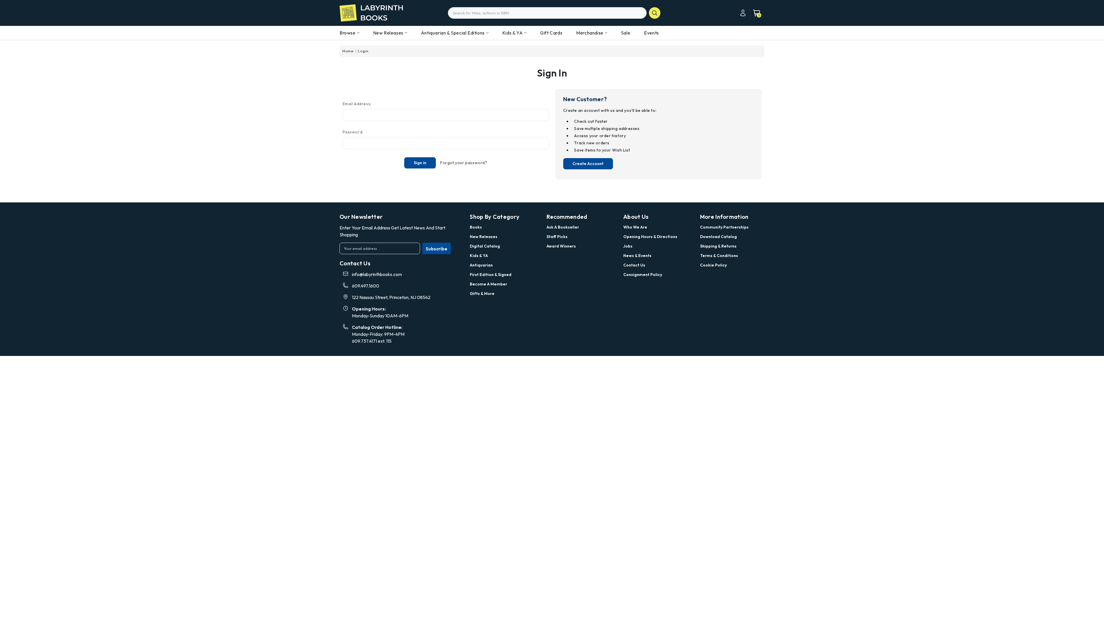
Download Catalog (718, 236)
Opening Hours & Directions (650, 236)
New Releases (388, 33)
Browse (348, 33)
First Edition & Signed (490, 274)
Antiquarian (481, 265)
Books (476, 227)
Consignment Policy (642, 274)
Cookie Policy (713, 265)
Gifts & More (482, 293)
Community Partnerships (724, 227)
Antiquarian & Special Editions (453, 33)
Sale (625, 33)
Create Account (587, 163)
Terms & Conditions (719, 255)
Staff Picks (557, 236)
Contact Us (634, 265)
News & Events (637, 255)
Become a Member (488, 284)
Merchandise (589, 33)
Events (651, 33)
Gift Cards (551, 33)
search (654, 13)
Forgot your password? (463, 162)
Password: (353, 132)
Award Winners (561, 246)
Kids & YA (512, 33)
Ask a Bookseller (563, 227)
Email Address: (357, 103)
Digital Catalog (485, 246)
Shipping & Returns (718, 246)
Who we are (635, 227)
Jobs (627, 246)
